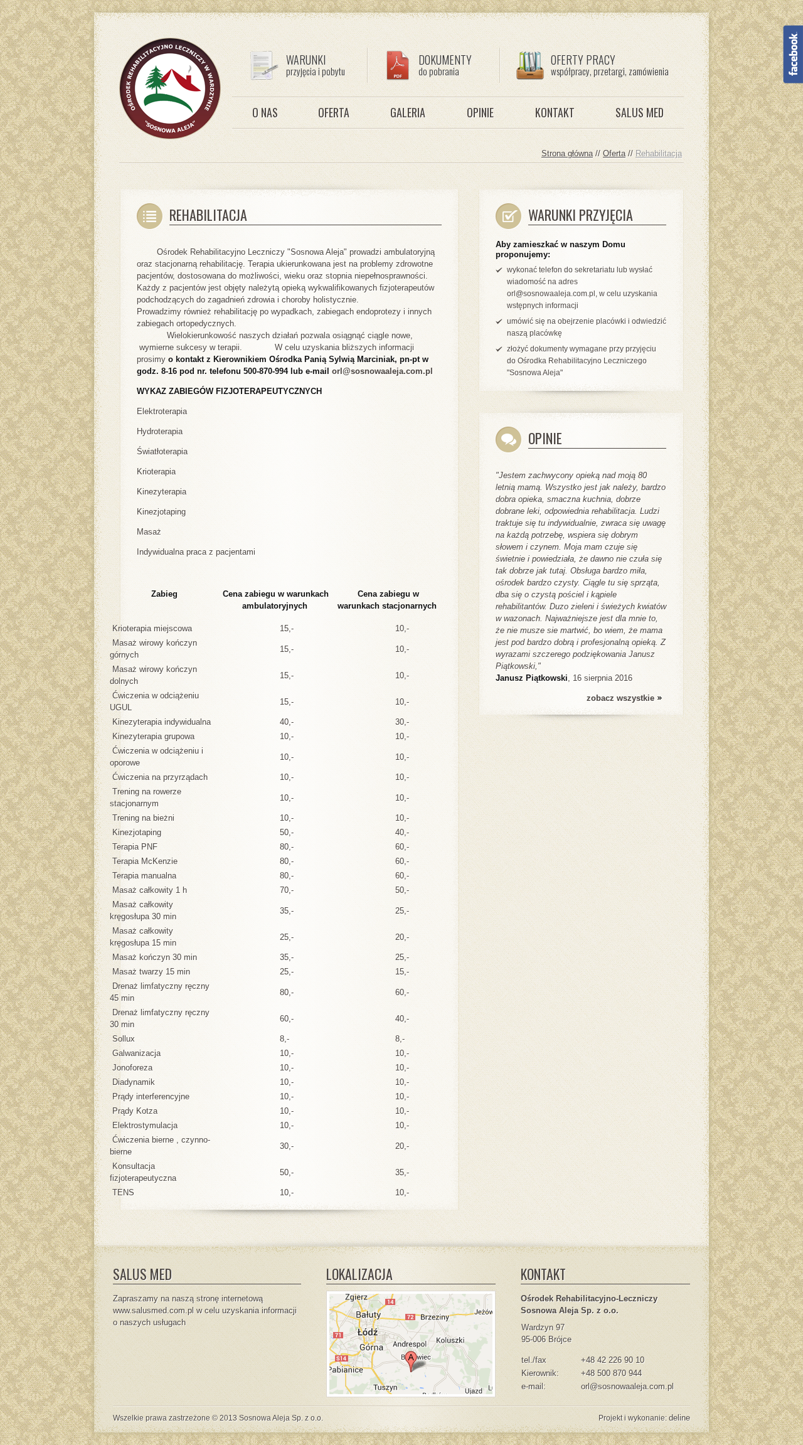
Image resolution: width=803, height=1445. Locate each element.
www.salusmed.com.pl (153, 1310)
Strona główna (567, 153)
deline (679, 1417)
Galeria (407, 112)
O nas (265, 112)
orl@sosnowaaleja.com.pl (382, 371)
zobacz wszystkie (620, 698)
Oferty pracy (610, 64)
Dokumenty (445, 64)
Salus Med (639, 112)
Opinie (480, 112)
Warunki (315, 64)
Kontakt (555, 112)
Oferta (333, 112)
